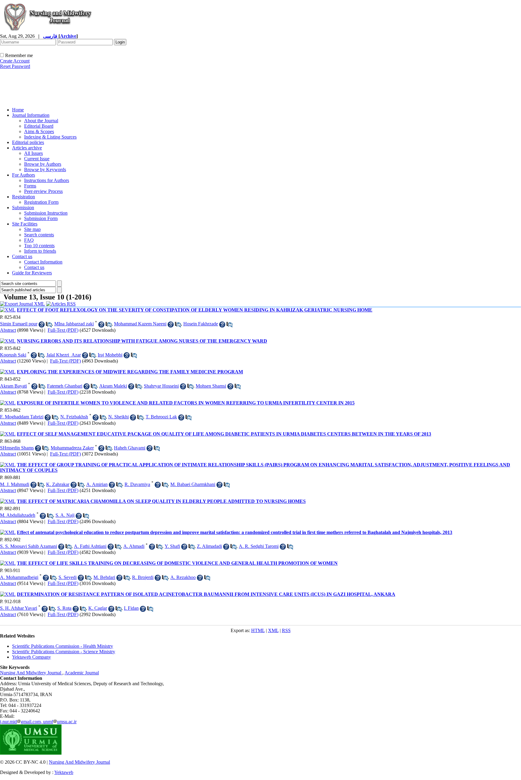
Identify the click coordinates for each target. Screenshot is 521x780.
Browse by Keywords (45, 169)
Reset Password (15, 66)
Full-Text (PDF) (63, 330)
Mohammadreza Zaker (72, 447)
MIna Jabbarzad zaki (74, 323)
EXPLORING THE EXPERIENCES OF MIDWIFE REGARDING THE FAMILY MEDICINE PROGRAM (130, 371)
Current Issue (36, 158)
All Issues (33, 153)
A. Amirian (97, 484)
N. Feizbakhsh (74, 416)
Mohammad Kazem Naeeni (140, 323)
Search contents (39, 234)
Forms (30, 185)
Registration (23, 196)
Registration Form (41, 202)
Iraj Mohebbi (110, 354)
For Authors (23, 174)
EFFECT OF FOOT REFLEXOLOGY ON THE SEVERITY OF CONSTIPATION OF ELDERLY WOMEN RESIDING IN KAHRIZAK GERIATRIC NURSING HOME (194, 309)
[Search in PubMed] (49, 324)
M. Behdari (104, 577)
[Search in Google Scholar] (42, 324)
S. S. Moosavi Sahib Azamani (28, 546)
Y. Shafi (172, 546)
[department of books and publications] (46, 100)
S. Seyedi (67, 577)
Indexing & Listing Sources (50, 136)
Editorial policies (28, 142)
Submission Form (41, 218)
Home (18, 109)
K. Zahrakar (57, 484)
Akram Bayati (13, 385)
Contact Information (43, 261)
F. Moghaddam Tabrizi (21, 416)
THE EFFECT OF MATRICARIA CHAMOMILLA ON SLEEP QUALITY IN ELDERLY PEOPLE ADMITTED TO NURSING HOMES (161, 501)
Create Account (15, 60)
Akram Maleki (113, 385)
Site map (32, 229)
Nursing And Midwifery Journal (31, 672)
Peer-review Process (43, 191)
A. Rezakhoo (183, 577)
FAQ (29, 240)
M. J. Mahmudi (14, 484)
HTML (258, 630)
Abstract (8, 330)
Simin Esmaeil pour (18, 323)
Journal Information (30, 115)
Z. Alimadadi (209, 546)
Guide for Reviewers (32, 272)
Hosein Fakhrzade (200, 323)
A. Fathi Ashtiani (90, 546)
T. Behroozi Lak (161, 416)
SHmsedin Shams (17, 447)
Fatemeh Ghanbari (64, 385)
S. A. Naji (64, 515)
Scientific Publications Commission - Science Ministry (63, 651)
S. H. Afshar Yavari (18, 608)
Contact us (22, 256)
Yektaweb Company (31, 657)
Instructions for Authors (46, 180)
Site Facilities (24, 223)
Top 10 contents (39, 245)
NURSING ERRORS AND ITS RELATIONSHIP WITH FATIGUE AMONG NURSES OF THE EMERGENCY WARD (142, 341)
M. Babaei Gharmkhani (192, 484)
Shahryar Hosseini (161, 385)
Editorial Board (38, 126)
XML (273, 630)
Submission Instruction (46, 213)
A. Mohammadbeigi (19, 577)
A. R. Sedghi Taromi (259, 546)
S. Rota (64, 608)
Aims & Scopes (39, 131)
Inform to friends (40, 251)
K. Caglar (97, 608)
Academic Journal (82, 672)
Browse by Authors (42, 164)
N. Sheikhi (118, 416)
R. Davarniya (137, 484)
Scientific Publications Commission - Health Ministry (62, 646)
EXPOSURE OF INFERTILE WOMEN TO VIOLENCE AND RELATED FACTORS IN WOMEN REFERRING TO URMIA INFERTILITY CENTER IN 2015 (186, 402)
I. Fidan (131, 608)
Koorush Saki (13, 354)
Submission (23, 207)
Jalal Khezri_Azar (63, 354)
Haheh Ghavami (129, 447)
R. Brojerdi (142, 577)
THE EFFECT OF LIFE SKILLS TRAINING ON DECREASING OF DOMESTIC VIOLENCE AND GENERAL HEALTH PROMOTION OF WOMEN (177, 563)
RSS (286, 630)
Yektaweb (63, 772)
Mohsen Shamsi (211, 385)
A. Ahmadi (133, 546)
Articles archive (27, 147)
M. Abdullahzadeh (17, 515)
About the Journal (41, 120)
